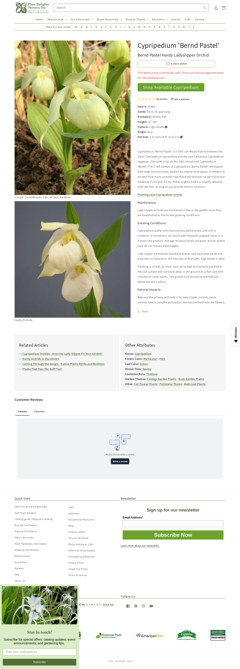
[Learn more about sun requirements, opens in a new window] (166, 127)
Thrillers (152, 374)
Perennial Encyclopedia (81, 550)
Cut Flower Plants (145, 384)
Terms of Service (77, 575)
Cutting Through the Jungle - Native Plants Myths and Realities (63, 364)
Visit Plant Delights (25, 512)
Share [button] (145, 311)
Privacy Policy (76, 562)
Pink (162, 359)
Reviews (19, 568)
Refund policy (22, 556)
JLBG (187, 19)
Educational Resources (81, 519)
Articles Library (77, 531)
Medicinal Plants (195, 384)
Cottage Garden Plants (161, 379)
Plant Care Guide (24, 537)
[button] (57, 20)
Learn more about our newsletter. (140, 545)
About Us (20, 580)
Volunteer (74, 513)
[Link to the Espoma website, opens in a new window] (187, 639)
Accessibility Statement (81, 556)
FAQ (17, 574)
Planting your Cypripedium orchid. (160, 194)
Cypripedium (143, 354)
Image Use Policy (78, 568)
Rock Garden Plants (191, 379)
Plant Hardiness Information (31, 543)
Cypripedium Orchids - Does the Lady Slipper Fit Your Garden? (62, 354)
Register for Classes (26, 531)
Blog (70, 525)
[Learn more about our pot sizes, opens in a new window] (181, 137)
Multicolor (150, 359)
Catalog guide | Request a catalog (34, 519)
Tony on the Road (78, 538)
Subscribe (39, 662)
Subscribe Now (173, 535)
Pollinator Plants (171, 384)
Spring (147, 369)
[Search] (204, 8)
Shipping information (27, 549)
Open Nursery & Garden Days (31, 506)
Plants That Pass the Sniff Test (42, 369)
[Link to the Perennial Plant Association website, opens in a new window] (108, 637)
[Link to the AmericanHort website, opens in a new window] (149, 636)
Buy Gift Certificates (26, 525)
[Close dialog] (76, 587)
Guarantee (21, 562)
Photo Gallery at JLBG (81, 544)
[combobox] (131, 8)
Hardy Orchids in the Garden (40, 359)
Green (144, 364)
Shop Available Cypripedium (171, 87)
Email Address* (133, 517)
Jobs (71, 507)
